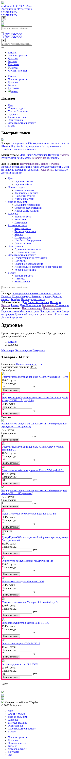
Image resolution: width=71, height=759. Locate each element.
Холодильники (23, 228)
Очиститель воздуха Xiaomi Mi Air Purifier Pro (27, 560)
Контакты (13, 64)
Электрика (21, 260)
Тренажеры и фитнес (26, 193)
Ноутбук (15, 146)
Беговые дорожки (25, 190)
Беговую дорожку (31, 146)
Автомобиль (40, 155)
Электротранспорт (50, 166)
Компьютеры (24, 157)
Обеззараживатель (38, 143)
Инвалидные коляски (27, 210)
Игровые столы (10, 166)
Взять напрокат (10, 390)
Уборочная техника (25, 269)
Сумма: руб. (9, 11)
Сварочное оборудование (29, 263)
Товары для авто (24, 275)
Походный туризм (25, 196)
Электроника (15, 120)
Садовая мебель (23, 184)
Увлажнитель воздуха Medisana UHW (23, 581)
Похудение (21, 222)
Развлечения (39, 157)
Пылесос (65, 143)
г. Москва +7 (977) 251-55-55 (17, 6)
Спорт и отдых (16, 108)
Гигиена (12, 61)
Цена (39, 364)
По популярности (26, 364)
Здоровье (13, 114)
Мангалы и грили (29, 166)
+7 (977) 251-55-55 (11, 34)
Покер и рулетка (50, 163)
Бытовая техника (17, 117)
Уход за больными (18, 111)
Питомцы (53, 155)
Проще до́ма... (46, 169)
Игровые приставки (26, 252)
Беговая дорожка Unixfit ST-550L (20, 664)
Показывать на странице (15, 367)
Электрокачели (19, 143)
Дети (13, 157)
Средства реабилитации (28, 207)
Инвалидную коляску (24, 149)
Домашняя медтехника (27, 204)
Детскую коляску (51, 146)
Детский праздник (11, 172)
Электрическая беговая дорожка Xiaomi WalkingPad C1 (33, 470)
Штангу (5, 146)
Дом (22, 155)
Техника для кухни (25, 231)
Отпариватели (23, 237)
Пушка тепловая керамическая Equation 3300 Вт (29, 513)
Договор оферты (17, 749)
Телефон (6, 149)
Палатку (54, 143)
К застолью (61, 169)
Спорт (29, 155)
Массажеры (21, 219)
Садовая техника (24, 181)
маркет (14, 67)
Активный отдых (24, 198)
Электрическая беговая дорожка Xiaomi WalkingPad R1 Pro (35, 376)
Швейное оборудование (28, 240)
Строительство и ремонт (22, 123)
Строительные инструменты (31, 257)
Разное (12, 125)
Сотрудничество (17, 743)
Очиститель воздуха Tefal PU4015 (21, 643)
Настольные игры (30, 163)
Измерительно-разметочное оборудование (38, 266)
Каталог (12, 52)
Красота (64, 155)
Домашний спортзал (26, 169)
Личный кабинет (17, 70)
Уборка (19, 234)
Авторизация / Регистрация (16, 9)
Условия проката (17, 55)
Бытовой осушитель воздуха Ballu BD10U (25, 622)
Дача (10, 105)
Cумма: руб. (9, 14)
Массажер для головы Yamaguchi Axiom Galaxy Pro (30, 602)
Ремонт (5, 157)
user (10, 754)
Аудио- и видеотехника (28, 249)
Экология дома (23, 216)
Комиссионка (22, 281)
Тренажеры (53, 157)
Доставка (13, 58)
